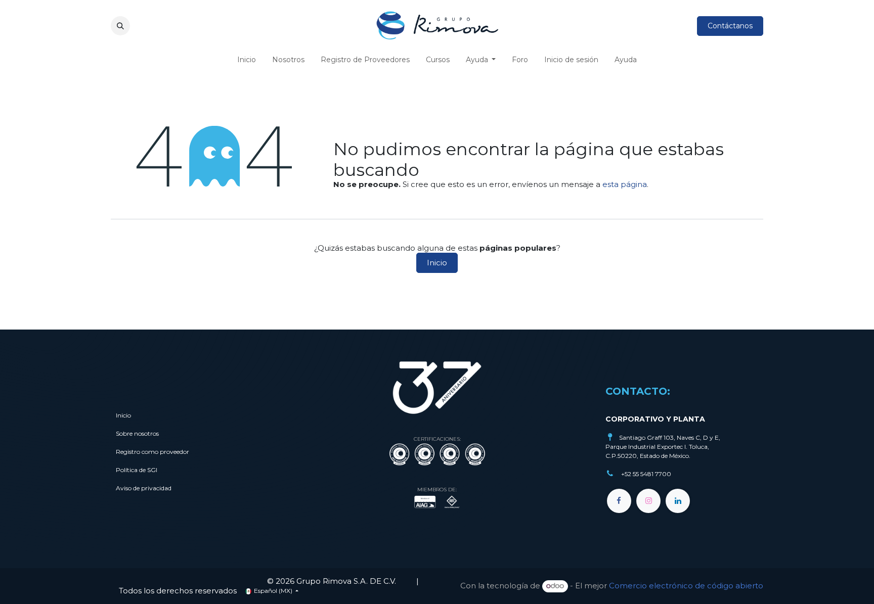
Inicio (437, 262)
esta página (624, 184)
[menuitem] (246, 60)
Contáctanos (730, 25)
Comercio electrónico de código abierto (686, 585)
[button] (120, 25)
